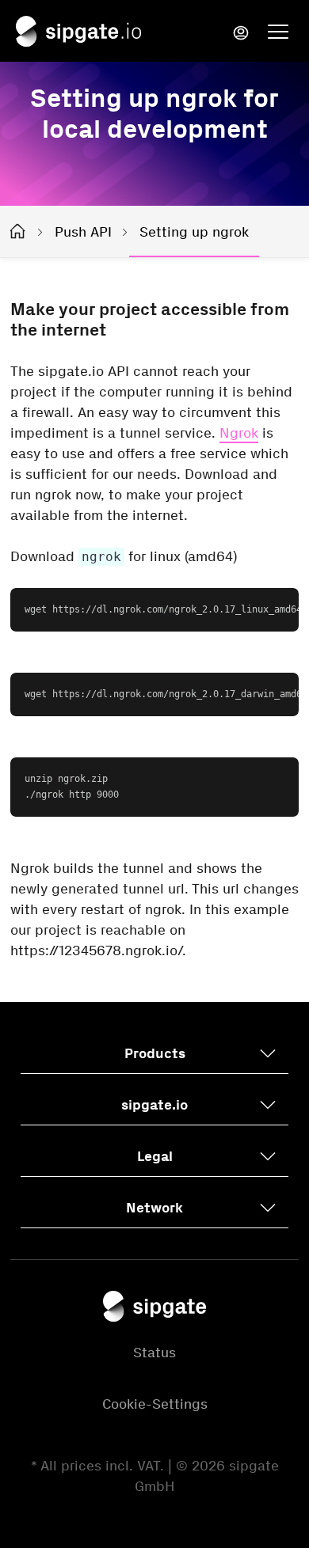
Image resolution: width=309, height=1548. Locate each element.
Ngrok (238, 433)
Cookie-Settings (155, 1404)
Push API (83, 232)
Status (154, 1352)
